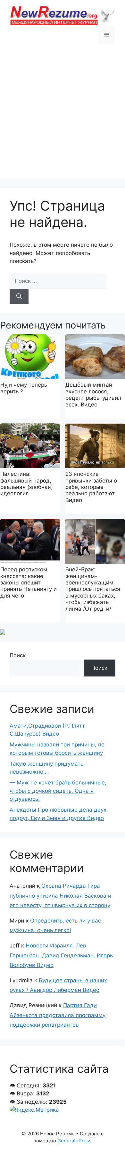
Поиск (18, 655)
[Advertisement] (62, 116)
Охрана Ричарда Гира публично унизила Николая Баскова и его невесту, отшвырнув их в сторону (60, 895)
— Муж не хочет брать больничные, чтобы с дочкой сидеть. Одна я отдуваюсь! (58, 790)
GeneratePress (74, 1141)
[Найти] (19, 296)
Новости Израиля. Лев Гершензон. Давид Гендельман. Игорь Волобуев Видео (61, 955)
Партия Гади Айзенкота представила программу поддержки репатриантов (57, 1015)
